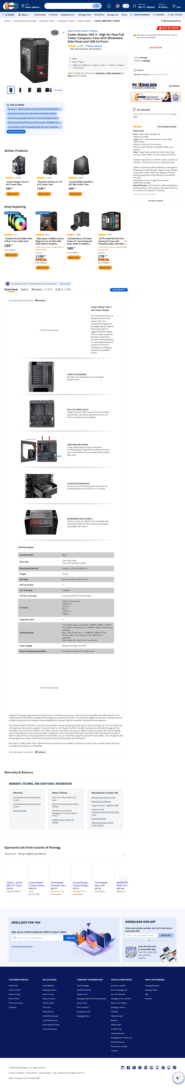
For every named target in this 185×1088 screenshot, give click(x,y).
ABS (146, 994)
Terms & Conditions (17, 1073)
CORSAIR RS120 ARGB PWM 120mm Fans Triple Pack (18, 240)
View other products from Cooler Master (102, 824)
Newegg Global (151, 990)
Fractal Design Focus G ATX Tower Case (17, 183)
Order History (48, 994)
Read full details (20, 810)
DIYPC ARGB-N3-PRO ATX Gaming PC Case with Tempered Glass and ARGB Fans (111, 241)
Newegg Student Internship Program (91, 998)
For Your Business (118, 994)
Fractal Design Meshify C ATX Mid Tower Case (80, 183)
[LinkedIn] (146, 1067)
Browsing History (50, 990)
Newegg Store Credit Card (121, 1037)
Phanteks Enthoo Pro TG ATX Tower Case (49, 183)
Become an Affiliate (119, 1003)
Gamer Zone (82, 1003)
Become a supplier (118, 985)
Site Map (114, 1011)
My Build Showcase (50, 1016)
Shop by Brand (117, 1016)
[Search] (96, 5)
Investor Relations (84, 990)
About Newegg (83, 985)
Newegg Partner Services (121, 998)
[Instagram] (140, 1067)
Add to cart (12, 194)
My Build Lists (48, 1011)
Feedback (41, 300)
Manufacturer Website (101, 801)
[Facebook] (128, 1067)
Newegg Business (152, 985)
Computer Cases (66, 20)
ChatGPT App (116, 1029)
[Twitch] (163, 1067)
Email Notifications (50, 1020)
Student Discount (118, 1033)
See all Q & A (118, 290)
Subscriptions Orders (51, 1024)
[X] (134, 1067)
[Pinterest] (151, 1067)
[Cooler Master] (56, 33)
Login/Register (48, 985)
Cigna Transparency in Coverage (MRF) (24, 1078)
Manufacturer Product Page (103, 797)
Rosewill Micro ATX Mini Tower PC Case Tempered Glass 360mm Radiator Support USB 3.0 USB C (79, 241)
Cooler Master (84, 20)
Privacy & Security (16, 1003)
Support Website (98, 818)
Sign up (70, 937)
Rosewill (148, 998)
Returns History (49, 998)
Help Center (13, 985)
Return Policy (14, 998)
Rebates (114, 1020)
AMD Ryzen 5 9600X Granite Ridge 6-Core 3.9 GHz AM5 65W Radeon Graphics (50, 241)
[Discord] (169, 1067)
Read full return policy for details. (63, 821)
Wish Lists (47, 1007)
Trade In (114, 1050)
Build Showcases (117, 1042)
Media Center (82, 994)
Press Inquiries (83, 1007)
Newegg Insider (83, 1016)
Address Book (48, 1003)
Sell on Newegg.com (119, 990)
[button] (30, 6)
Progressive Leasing (119, 1046)
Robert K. (137, 194)
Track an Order (15, 990)
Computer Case (46, 20)
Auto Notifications (50, 1029)
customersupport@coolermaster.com (105, 813)
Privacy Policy (31, 1073)
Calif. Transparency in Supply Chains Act (68, 1073)
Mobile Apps (116, 1024)
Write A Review (156, 201)
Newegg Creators (118, 1007)
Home (7, 20)
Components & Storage (25, 20)
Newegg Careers (83, 1011)
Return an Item (15, 994)
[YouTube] (157, 1067)
